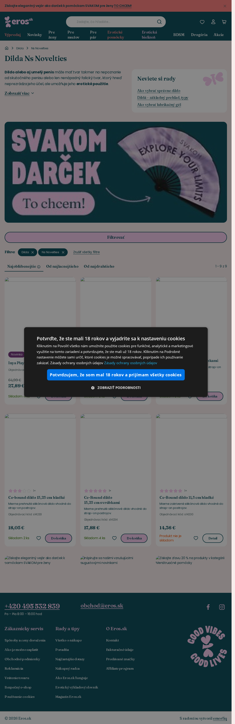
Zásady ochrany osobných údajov (130, 363)
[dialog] (116, 362)
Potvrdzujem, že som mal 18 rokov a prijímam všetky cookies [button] (116, 374)
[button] (116, 387)
